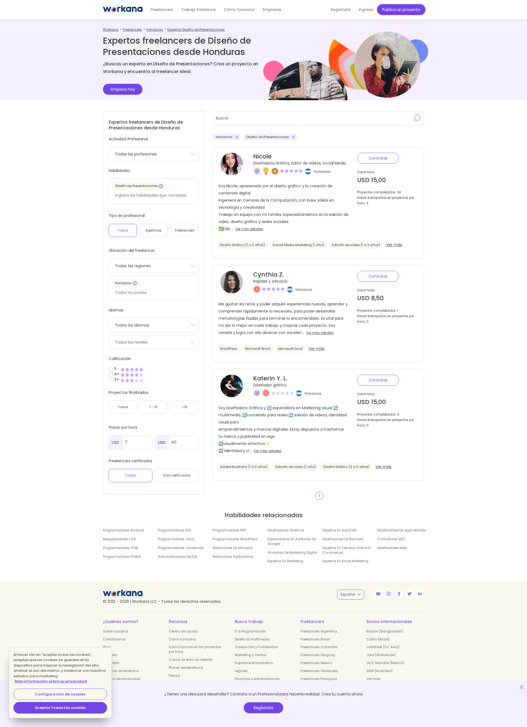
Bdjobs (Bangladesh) (384, 631)
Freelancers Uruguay (318, 655)
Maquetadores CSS (119, 539)
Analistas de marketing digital (292, 552)
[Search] (417, 118)
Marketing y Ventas (251, 655)
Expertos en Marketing (285, 561)
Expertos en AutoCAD (340, 530)
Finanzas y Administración (257, 678)
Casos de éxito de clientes (191, 659)
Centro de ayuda (183, 631)
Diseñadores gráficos (286, 530)
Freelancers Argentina (319, 631)
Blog (107, 647)
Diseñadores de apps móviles (401, 530)
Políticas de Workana (121, 670)
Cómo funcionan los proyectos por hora (195, 649)
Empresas (272, 9)
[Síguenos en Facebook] (399, 594)
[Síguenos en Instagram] (389, 594)
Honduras (322, 171)
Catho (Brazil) (378, 639)
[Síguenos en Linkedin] (420, 594)
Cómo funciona (239, 9)
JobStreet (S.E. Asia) (382, 647)
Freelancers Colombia (319, 647)
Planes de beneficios (186, 667)
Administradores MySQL (178, 556)
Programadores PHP (229, 530)
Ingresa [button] (366, 9)
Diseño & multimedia (252, 639)
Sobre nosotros (115, 631)
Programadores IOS (174, 530)
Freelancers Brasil (315, 639)
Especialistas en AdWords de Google (292, 541)
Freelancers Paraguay (319, 678)
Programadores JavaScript (181, 547)
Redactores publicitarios (233, 556)
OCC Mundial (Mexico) (385, 663)
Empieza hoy (123, 89)
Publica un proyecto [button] (401, 9)
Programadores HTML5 (122, 556)
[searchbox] (152, 195)
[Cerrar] (521, 687)
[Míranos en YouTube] (378, 594)
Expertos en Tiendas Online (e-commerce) (347, 550)
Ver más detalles (249, 229)
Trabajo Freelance (198, 9)
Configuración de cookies (60, 694)
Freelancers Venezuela (319, 670)
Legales (241, 670)
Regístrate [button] (341, 9)
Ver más (394, 244)
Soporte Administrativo (254, 663)
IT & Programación (250, 631)
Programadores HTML (121, 547)
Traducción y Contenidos (256, 647)
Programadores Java (176, 539)
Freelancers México (316, 663)
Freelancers (162, 9)
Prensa (174, 675)
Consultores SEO (391, 539)
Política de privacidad (121, 678)
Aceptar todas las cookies (60, 707)
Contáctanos (114, 639)
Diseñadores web (392, 547)
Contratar (378, 158)
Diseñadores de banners (343, 539)
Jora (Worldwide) (381, 655)
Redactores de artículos (233, 547)
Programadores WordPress (235, 539)
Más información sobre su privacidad (51, 681)
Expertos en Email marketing (345, 561)
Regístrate (263, 708)
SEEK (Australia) (379, 670)
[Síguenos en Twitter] (409, 594)
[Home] (123, 9)
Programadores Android (123, 530)
